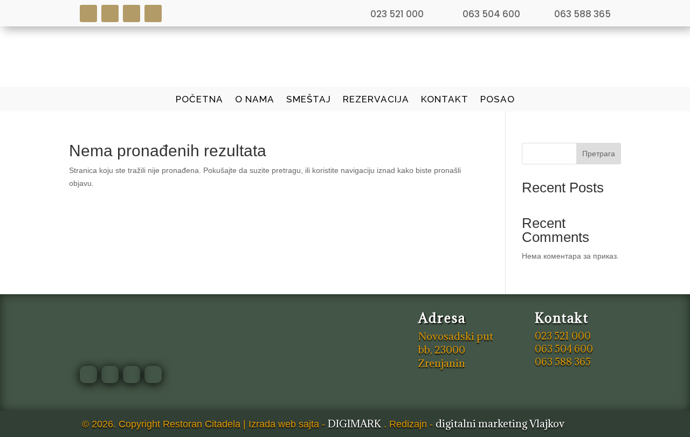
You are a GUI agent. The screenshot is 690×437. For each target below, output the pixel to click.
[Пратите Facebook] (88, 13)
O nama (254, 100)
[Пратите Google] (131, 13)
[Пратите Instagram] (110, 13)
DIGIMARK (354, 423)
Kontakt (444, 100)
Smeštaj (308, 100)
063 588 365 (582, 14)
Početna (199, 100)
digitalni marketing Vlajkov (500, 423)
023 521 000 (397, 14)
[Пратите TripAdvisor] (153, 13)
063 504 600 (491, 14)
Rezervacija (376, 100)
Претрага (598, 153)
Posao (497, 100)
